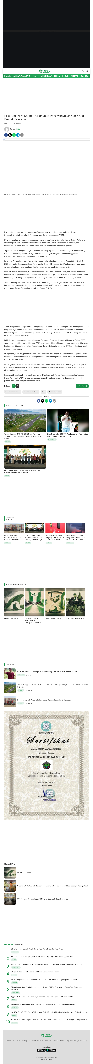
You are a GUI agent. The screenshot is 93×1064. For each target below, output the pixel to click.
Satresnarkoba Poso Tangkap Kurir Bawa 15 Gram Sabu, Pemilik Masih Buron (54, 538)
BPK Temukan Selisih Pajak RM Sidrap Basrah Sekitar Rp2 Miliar (42, 899)
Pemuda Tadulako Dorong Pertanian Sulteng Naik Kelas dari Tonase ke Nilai (47, 672)
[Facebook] (6, 135)
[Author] (6, 129)
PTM (43, 392)
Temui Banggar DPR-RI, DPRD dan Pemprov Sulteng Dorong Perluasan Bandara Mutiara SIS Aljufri (23, 436)
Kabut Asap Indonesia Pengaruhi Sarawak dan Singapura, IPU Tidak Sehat (75, 538)
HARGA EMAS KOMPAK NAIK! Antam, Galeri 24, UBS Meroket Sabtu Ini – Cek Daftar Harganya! (49, 1012)
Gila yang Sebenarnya (75, 618)
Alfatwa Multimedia (46, 1059)
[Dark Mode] (83, 71)
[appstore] (41, 1051)
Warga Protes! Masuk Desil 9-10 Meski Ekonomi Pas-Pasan (35, 972)
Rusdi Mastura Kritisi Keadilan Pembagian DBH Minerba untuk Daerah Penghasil (43, 1004)
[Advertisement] (46, 16)
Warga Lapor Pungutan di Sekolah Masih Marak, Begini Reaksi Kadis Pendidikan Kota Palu (47, 964)
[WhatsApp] (14, 135)
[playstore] (51, 1051)
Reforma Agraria (55, 392)
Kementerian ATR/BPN (31, 392)
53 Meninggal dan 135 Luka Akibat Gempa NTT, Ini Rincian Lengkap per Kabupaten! (44, 980)
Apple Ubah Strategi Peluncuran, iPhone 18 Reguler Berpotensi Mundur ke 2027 (42, 997)
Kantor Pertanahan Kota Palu (13, 392)
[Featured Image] (46, 140)
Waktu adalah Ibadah (53, 618)
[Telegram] (18, 135)
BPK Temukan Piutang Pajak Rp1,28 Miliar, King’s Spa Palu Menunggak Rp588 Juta (44, 956)
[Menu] (6, 71)
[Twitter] (10, 135)
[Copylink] (22, 135)
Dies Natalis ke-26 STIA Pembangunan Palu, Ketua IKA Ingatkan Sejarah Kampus (67, 435)
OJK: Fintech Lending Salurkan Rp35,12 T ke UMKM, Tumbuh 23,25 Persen (22, 471)
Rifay (18, 129)
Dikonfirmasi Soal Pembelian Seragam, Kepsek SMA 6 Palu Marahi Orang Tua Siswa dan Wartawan (46, 988)
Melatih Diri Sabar (11, 618)
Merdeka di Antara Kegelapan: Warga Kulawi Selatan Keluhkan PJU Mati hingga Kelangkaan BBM (49, 1020)
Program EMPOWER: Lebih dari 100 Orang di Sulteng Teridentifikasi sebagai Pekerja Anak (52, 886)
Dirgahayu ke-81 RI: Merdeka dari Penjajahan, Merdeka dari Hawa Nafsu (33, 621)
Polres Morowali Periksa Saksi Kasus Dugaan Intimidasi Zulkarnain (12, 538)
